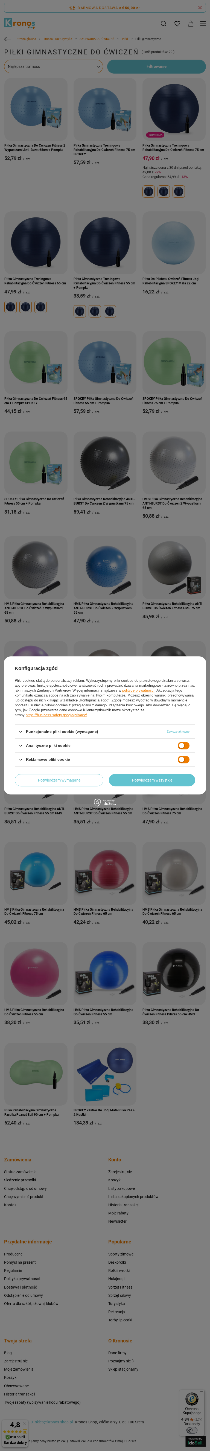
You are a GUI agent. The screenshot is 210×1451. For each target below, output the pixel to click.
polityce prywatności (138, 690)
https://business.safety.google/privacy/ (56, 715)
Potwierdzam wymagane (59, 780)
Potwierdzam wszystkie (152, 780)
